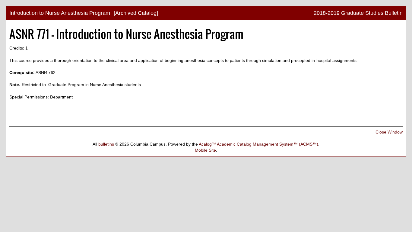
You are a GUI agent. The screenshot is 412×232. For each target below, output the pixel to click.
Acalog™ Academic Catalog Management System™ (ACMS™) (258, 144)
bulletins (106, 144)
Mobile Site (205, 150)
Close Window (389, 132)
